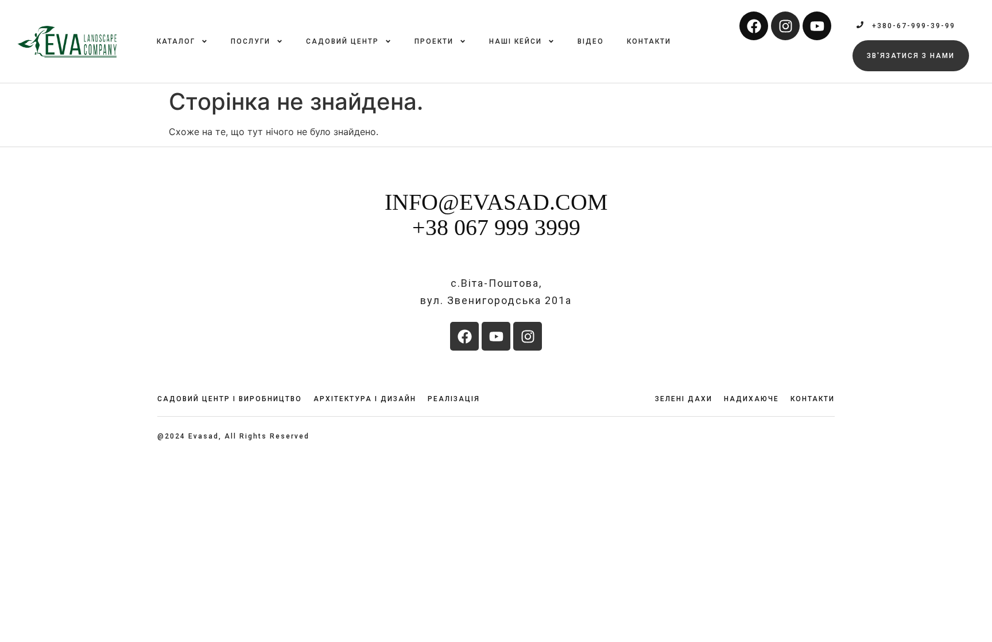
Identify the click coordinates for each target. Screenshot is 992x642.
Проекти (434, 41)
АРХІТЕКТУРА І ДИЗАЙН (364, 399)
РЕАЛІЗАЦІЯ (454, 399)
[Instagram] (785, 25)
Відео (591, 41)
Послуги (250, 41)
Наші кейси (515, 41)
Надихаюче (751, 399)
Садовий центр (342, 41)
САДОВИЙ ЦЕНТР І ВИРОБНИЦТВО (229, 399)
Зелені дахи (683, 399)
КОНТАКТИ (812, 399)
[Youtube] (817, 25)
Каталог (176, 41)
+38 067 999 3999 (496, 227)
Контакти (649, 41)
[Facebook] (753, 25)
